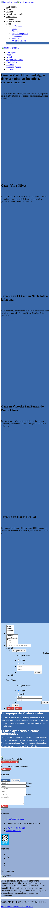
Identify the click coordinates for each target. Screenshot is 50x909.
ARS (22, 663)
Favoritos (10, 69)
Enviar (4, 806)
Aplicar (38, 672)
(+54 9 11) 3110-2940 (15, 828)
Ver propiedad (7, 103)
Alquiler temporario (14, 14)
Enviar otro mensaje (10, 762)
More (8, 24)
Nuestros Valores (13, 21)
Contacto (5, 780)
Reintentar (6, 769)
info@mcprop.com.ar (15, 819)
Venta (8, 9)
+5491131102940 (13, 830)
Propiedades (11, 16)
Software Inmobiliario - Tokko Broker (17, 906)
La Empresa (11, 7)
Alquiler (9, 12)
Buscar (10, 708)
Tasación (10, 19)
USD (22, 660)
